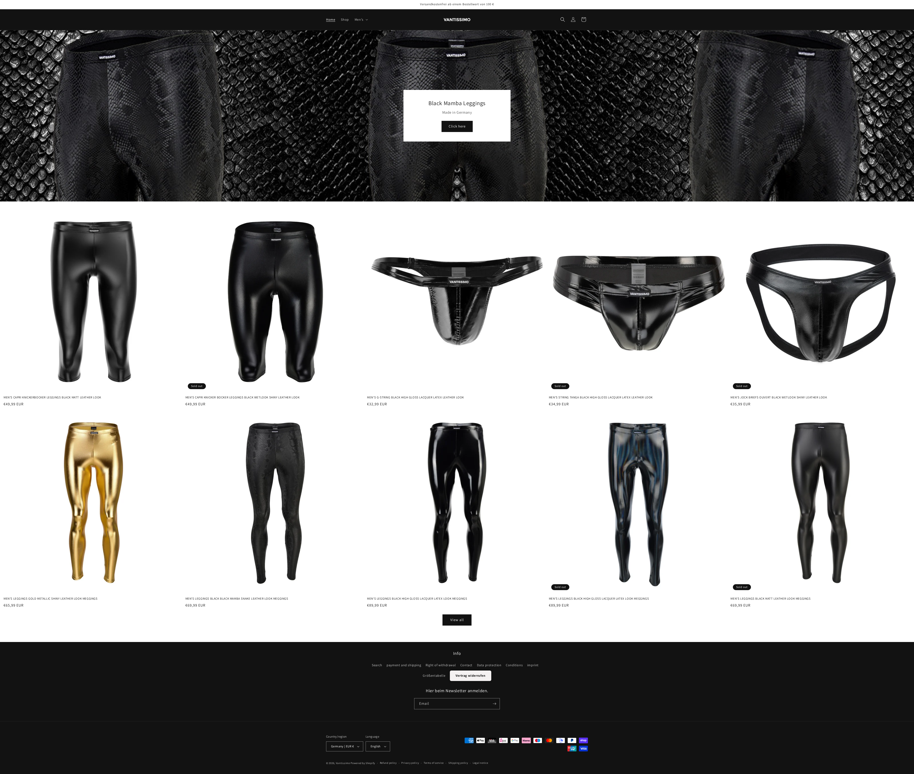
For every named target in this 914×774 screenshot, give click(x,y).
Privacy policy (410, 762)
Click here (457, 126)
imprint (533, 665)
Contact (466, 665)
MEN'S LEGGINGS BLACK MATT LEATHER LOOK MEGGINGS (770, 599)
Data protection (489, 665)
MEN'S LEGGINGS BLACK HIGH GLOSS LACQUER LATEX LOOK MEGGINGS (417, 599)
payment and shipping (404, 665)
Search (377, 665)
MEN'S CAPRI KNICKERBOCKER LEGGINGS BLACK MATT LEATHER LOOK (52, 397)
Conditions (514, 665)
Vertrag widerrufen (471, 675)
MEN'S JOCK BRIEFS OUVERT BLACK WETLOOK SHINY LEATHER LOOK (778, 397)
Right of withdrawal (441, 665)
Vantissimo (343, 763)
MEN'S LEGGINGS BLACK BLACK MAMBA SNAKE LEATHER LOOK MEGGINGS (236, 599)
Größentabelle (434, 675)
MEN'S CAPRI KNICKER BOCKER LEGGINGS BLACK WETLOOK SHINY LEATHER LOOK (242, 397)
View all (457, 620)
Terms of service (434, 762)
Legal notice (480, 762)
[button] (361, 19)
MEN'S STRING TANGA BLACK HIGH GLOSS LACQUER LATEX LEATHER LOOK (601, 397)
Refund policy (388, 762)
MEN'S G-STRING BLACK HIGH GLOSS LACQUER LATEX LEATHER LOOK (415, 397)
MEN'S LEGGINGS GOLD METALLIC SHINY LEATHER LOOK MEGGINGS (51, 599)
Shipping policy (458, 762)
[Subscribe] (494, 703)
